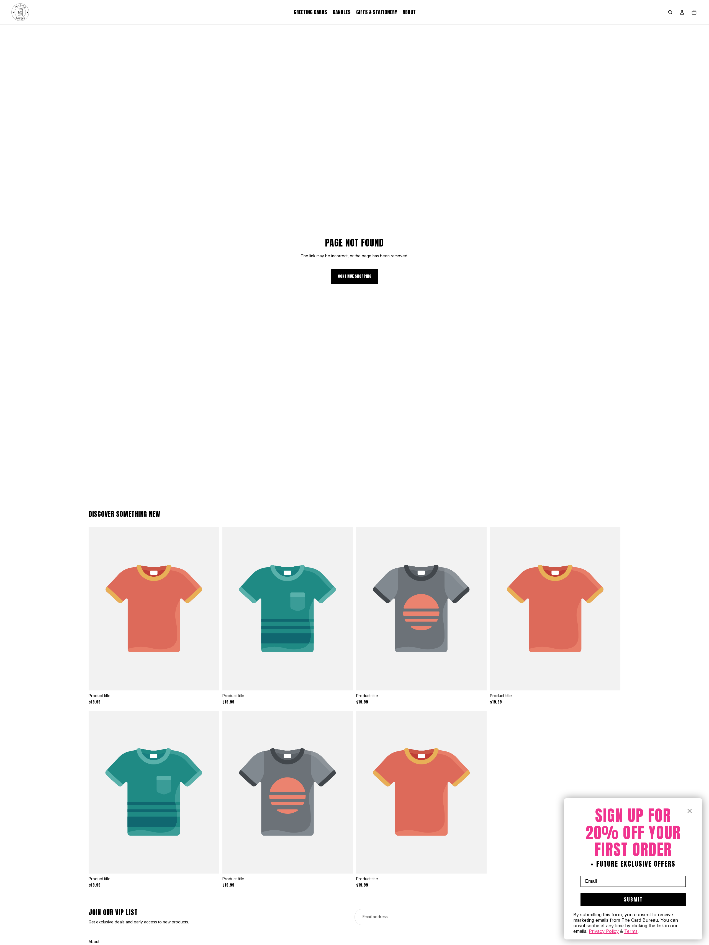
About (94, 941)
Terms (631, 931)
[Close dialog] (689, 811)
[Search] (670, 12)
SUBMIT (633, 899)
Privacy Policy (604, 931)
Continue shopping (354, 276)
